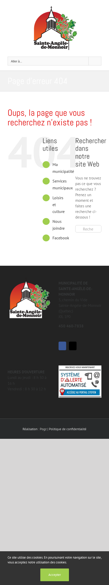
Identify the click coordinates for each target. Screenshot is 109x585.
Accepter (54, 575)
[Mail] (73, 346)
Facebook (60, 237)
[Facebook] (62, 346)
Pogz (43, 429)
